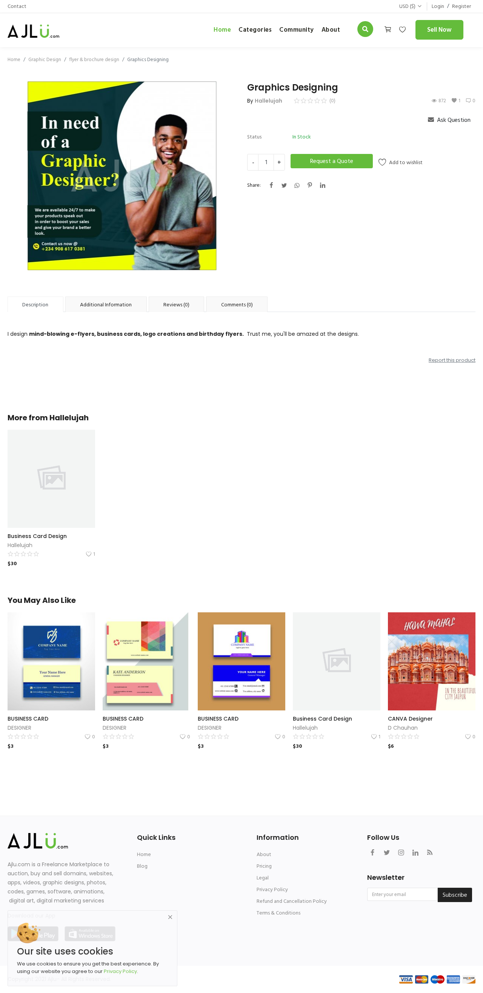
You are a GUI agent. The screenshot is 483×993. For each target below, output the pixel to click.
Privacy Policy (272, 889)
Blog (142, 866)
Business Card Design (37, 536)
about (330, 30)
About (264, 854)
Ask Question (453, 120)
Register (461, 6)
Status (254, 137)
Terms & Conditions (278, 912)
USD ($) (407, 6)
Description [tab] (35, 304)
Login (438, 6)
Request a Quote (331, 161)
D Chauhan (403, 728)
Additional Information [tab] (106, 304)
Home (222, 30)
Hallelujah (268, 101)
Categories (255, 30)
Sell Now (439, 30)
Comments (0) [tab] (237, 304)
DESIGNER (19, 728)
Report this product (452, 360)
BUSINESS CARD (28, 718)
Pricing (264, 866)
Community (296, 30)
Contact (17, 6)
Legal (263, 877)
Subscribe (455, 895)
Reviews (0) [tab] (176, 304)
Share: (254, 185)
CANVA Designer (410, 718)
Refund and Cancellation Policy (292, 901)
